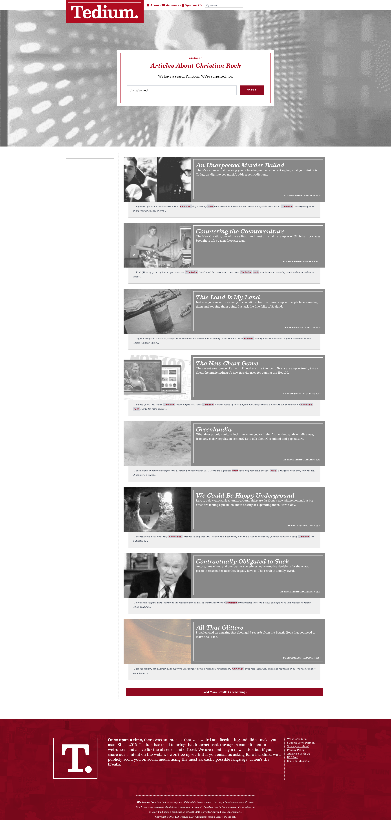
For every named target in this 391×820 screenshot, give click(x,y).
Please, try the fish (226, 816)
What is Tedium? (297, 739)
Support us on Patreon (301, 742)
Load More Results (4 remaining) (224, 692)
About (154, 5)
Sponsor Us (193, 5)
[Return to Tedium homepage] (105, 11)
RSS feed (292, 757)
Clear (252, 90)
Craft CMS (194, 812)
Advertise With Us (298, 753)
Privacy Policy (295, 750)
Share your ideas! (298, 746)
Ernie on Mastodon (299, 761)
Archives (172, 5)
